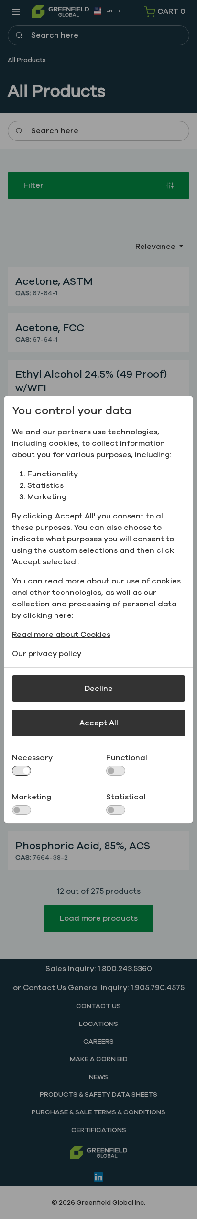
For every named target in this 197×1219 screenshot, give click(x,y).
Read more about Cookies (61, 634)
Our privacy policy (46, 653)
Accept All (98, 723)
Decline (99, 688)
